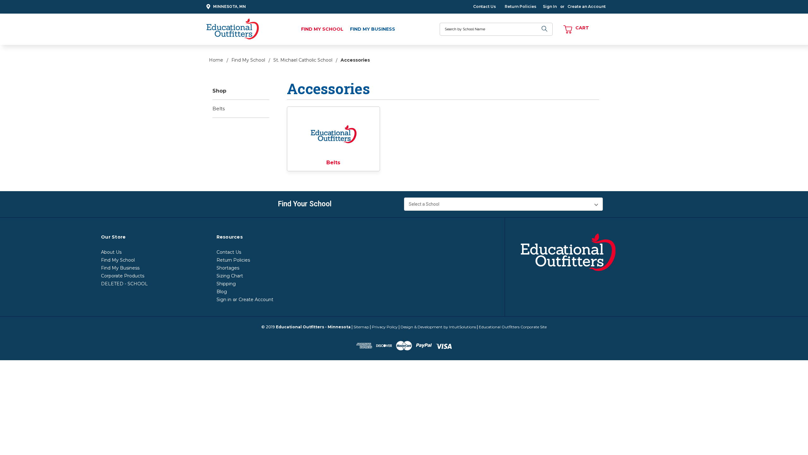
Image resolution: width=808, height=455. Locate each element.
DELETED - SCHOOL (124, 284)
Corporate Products (122, 276)
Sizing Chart (230, 276)
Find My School (322, 29)
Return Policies (520, 6)
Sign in (224, 299)
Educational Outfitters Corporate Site (513, 327)
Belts (218, 109)
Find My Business (372, 29)
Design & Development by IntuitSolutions (438, 327)
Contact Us (484, 6)
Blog (222, 291)
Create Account (256, 299)
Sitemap (361, 327)
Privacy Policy (385, 327)
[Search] (545, 29)
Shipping (226, 284)
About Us (111, 252)
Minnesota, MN (229, 6)
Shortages (228, 268)
